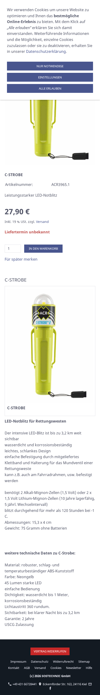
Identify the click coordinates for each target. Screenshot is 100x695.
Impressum (18, 661)
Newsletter (73, 668)
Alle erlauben (50, 88)
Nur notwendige (50, 66)
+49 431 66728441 (24, 684)
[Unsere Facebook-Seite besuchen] (50, 688)
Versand (42, 221)
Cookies (55, 668)
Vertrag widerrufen (50, 651)
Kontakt (13, 668)
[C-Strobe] (50, 104)
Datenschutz (39, 661)
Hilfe (89, 668)
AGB (27, 668)
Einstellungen (50, 77)
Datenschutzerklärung (46, 51)
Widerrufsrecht (63, 661)
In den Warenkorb (43, 248)
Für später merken (21, 259)
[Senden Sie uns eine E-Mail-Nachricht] (90, 684)
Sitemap (84, 661)
